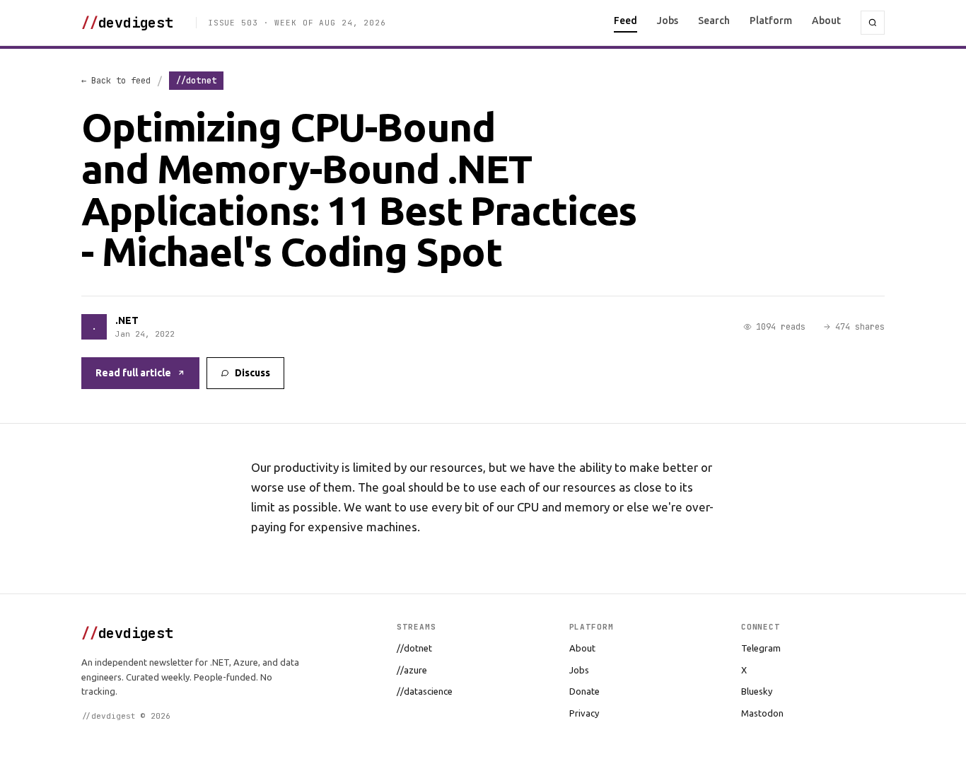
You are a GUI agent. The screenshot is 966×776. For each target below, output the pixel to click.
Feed (625, 20)
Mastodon (762, 713)
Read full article (133, 372)
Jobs (667, 20)
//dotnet (414, 648)
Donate (584, 691)
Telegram (761, 648)
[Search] (873, 23)
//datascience (425, 691)
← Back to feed (116, 80)
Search (714, 20)
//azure (412, 670)
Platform (771, 20)
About (826, 20)
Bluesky (756, 691)
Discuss (252, 372)
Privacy (584, 713)
